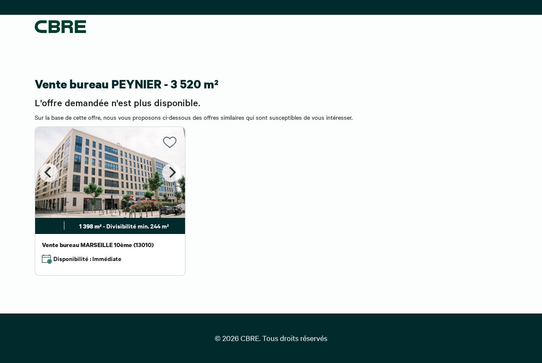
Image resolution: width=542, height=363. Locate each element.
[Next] (171, 172)
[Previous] (48, 172)
